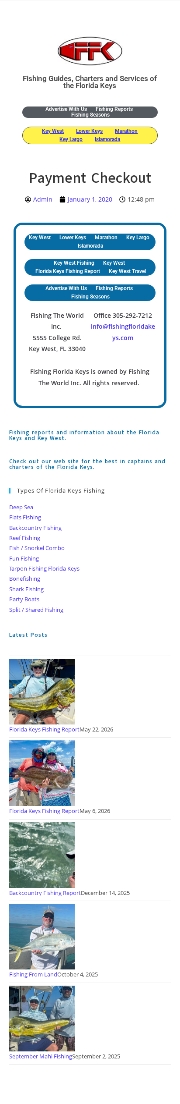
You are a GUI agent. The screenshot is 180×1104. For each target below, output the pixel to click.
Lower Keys (89, 131)
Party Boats (24, 599)
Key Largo (71, 139)
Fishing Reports (114, 109)
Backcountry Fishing (35, 528)
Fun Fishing (24, 558)
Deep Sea (21, 507)
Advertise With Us (66, 109)
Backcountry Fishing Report (45, 893)
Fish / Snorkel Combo (37, 548)
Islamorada (107, 139)
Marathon (126, 131)
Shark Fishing (26, 589)
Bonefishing (24, 578)
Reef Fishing (24, 538)
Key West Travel (127, 271)
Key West (53, 131)
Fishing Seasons (90, 115)
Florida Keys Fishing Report (67, 271)
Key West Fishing (74, 263)
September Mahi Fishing (40, 1056)
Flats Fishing (25, 517)
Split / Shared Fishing (36, 610)
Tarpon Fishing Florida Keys (44, 568)
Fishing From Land (33, 974)
